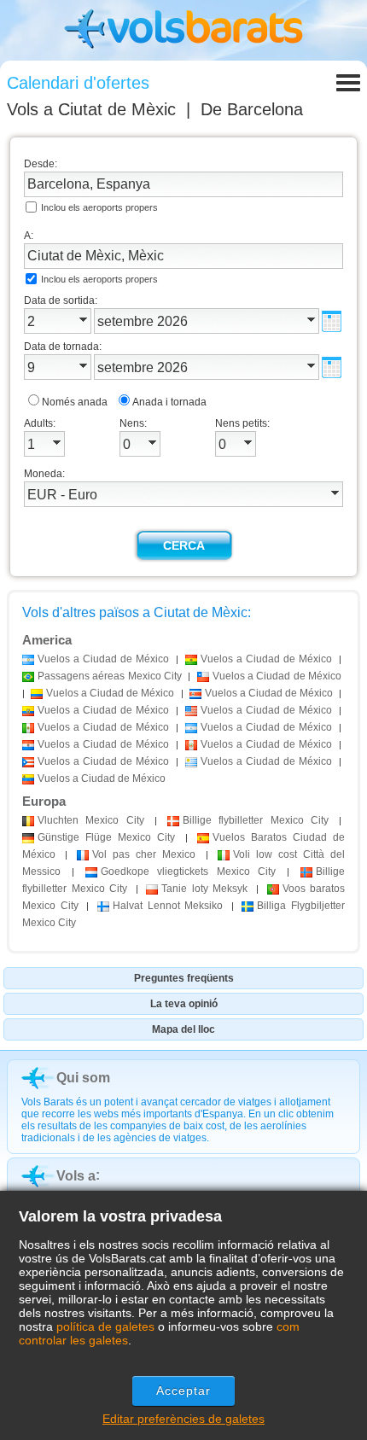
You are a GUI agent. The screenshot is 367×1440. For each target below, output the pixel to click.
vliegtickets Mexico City (188, 871)
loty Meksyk (204, 889)
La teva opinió (184, 1004)
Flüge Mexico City (106, 837)
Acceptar (184, 1390)
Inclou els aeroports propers (99, 207)
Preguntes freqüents (184, 978)
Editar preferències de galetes (183, 1418)
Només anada (75, 402)
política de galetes (105, 1326)
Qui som (83, 1077)
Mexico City (91, 820)
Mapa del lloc (183, 1029)
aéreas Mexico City (110, 676)
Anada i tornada (169, 402)
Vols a (91, 109)
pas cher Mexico (143, 854)
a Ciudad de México (103, 659)
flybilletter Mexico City (256, 820)
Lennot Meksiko (168, 906)
